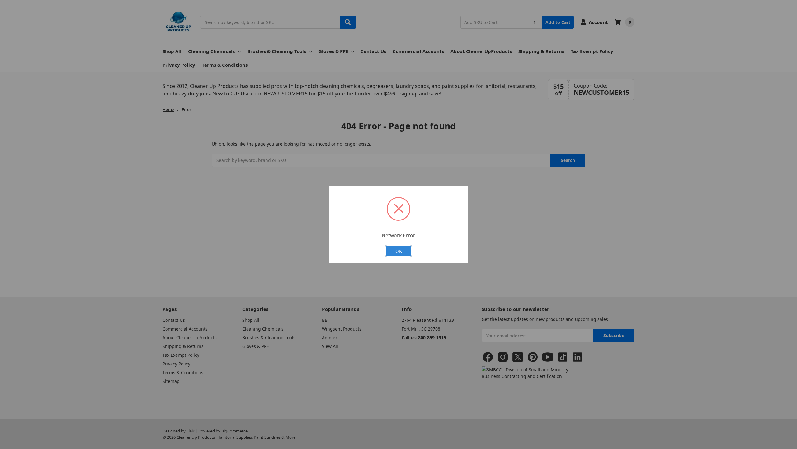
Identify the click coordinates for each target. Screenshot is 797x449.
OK (398, 251)
